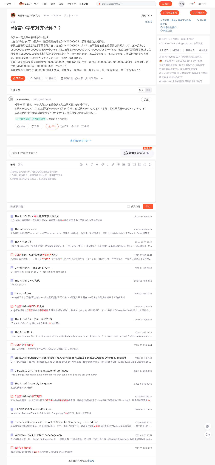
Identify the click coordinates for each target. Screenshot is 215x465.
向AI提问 (199, 12)
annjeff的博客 (17, 310)
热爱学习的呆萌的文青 (29, 15)
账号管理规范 (184, 73)
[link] (13, 21)
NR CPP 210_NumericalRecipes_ (33, 409)
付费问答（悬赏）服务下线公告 (176, 20)
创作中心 (202, 3)
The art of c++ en (25, 229)
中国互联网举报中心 (169, 69)
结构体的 (28, 396)
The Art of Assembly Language (33, 383)
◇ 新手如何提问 (168, 27)
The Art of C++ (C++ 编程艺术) (33, 319)
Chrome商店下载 (167, 73)
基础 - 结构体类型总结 (36, 254)
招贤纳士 (177, 50)
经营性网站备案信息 (192, 57)
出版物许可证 (176, 77)
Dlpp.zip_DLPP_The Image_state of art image (41, 370)
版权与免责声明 (199, 73)
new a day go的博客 (21, 451)
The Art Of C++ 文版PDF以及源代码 (37, 216)
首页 (13, 21)
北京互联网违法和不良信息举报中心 (177, 65)
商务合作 (190, 50)
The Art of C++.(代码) (28, 280)
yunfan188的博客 (19, 258)
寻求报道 (203, 50)
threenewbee (22, 99)
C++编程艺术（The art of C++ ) (33, 267)
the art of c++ (23, 293)
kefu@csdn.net (184, 43)
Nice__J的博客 (18, 348)
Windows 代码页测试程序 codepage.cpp (38, 435)
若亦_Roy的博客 (18, 400)
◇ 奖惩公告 (166, 30)
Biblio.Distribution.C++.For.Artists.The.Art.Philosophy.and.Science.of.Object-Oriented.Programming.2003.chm (79, 357)
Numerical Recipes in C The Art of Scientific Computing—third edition (56, 422)
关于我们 (163, 50)
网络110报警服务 (188, 69)
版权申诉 (163, 77)
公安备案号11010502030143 (177, 61)
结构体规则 (29, 306)
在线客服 (198, 43)
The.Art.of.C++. (24, 332)
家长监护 (200, 65)
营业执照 (197, 61)
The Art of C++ (24, 241)
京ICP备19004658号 (170, 57)
